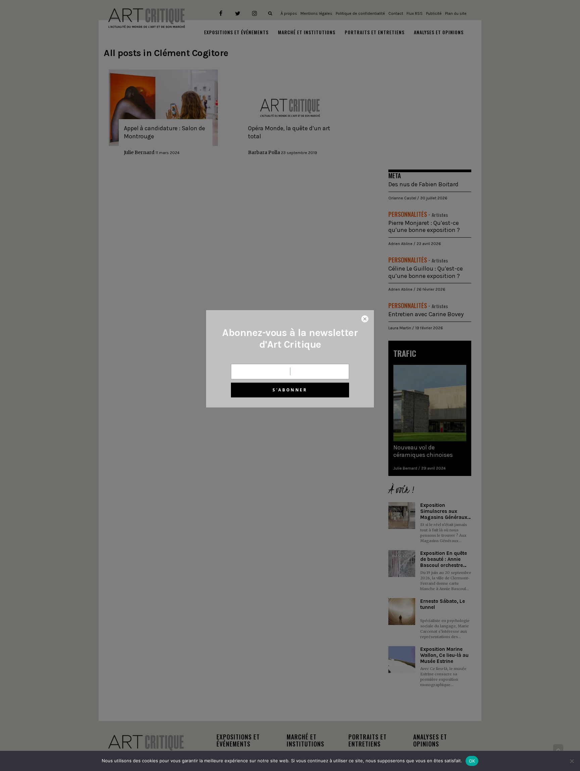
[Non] (571, 761)
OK (472, 761)
